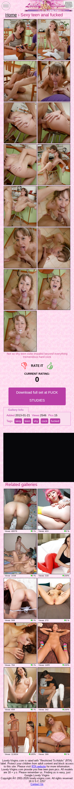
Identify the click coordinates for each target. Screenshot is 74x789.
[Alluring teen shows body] (20, 509)
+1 (50, 365)
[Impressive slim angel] (20, 687)
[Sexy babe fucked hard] (53, 687)
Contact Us (37, 784)
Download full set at (37, 396)
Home (11, 14)
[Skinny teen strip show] (53, 643)
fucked (55, 421)
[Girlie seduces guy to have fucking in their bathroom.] (20, 732)
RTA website (39, 766)
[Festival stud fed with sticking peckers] (53, 732)
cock (44, 421)
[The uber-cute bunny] (53, 509)
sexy (18, 421)
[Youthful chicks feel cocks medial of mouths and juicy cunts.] (20, 553)
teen (27, 421)
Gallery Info (16, 409)
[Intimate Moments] (53, 598)
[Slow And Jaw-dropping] (53, 553)
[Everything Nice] (20, 598)
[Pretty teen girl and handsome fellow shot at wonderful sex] (20, 643)
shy (36, 421)
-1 (24, 365)
